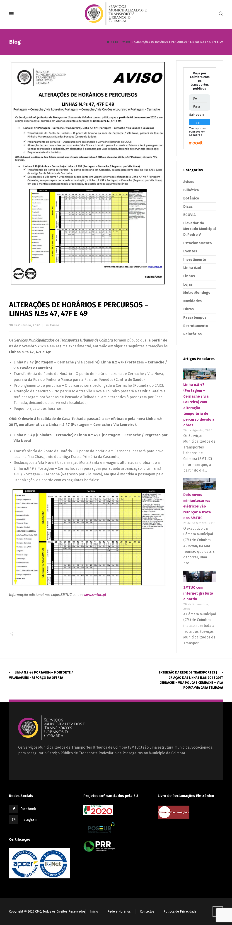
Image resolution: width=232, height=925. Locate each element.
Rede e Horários (119, 911)
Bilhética (191, 190)
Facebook (28, 809)
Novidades (192, 301)
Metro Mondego (196, 292)
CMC (38, 911)
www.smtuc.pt (95, 595)
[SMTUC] (116, 13)
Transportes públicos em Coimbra (197, 131)
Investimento (194, 259)
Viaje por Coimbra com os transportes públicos (200, 81)
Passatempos (194, 317)
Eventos (190, 251)
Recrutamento (195, 326)
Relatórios (192, 334)
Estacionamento (197, 243)
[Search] (220, 13)
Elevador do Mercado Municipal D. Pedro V (199, 229)
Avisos (55, 325)
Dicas (188, 206)
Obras (188, 309)
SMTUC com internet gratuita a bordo (198, 593)
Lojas (188, 284)
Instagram (28, 819)
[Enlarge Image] (88, 173)
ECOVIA (189, 215)
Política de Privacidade (180, 911)
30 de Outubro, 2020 (24, 325)
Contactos (147, 911)
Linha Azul (192, 268)
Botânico (191, 198)
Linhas (189, 276)
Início (94, 911)
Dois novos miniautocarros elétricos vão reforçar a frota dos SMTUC (197, 506)
